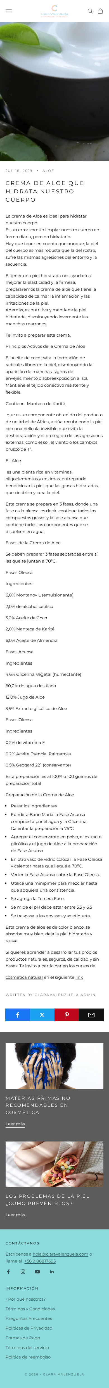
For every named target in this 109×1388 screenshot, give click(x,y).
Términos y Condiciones (30, 1308)
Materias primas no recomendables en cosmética (38, 1105)
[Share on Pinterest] (67, 1015)
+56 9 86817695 (40, 1261)
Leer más (15, 1123)
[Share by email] (91, 1015)
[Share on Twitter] (42, 1015)
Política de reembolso (28, 1357)
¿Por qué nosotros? (26, 1299)
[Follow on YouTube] (37, 1271)
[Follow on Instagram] (23, 1271)
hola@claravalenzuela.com (60, 1254)
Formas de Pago (23, 1337)
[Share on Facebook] (18, 1015)
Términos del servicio (27, 1347)
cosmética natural (24, 977)
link (79, 977)
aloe (48, 171)
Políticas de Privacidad (29, 1328)
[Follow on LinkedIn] (52, 1271)
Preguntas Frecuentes (29, 1318)
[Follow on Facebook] (8, 1271)
